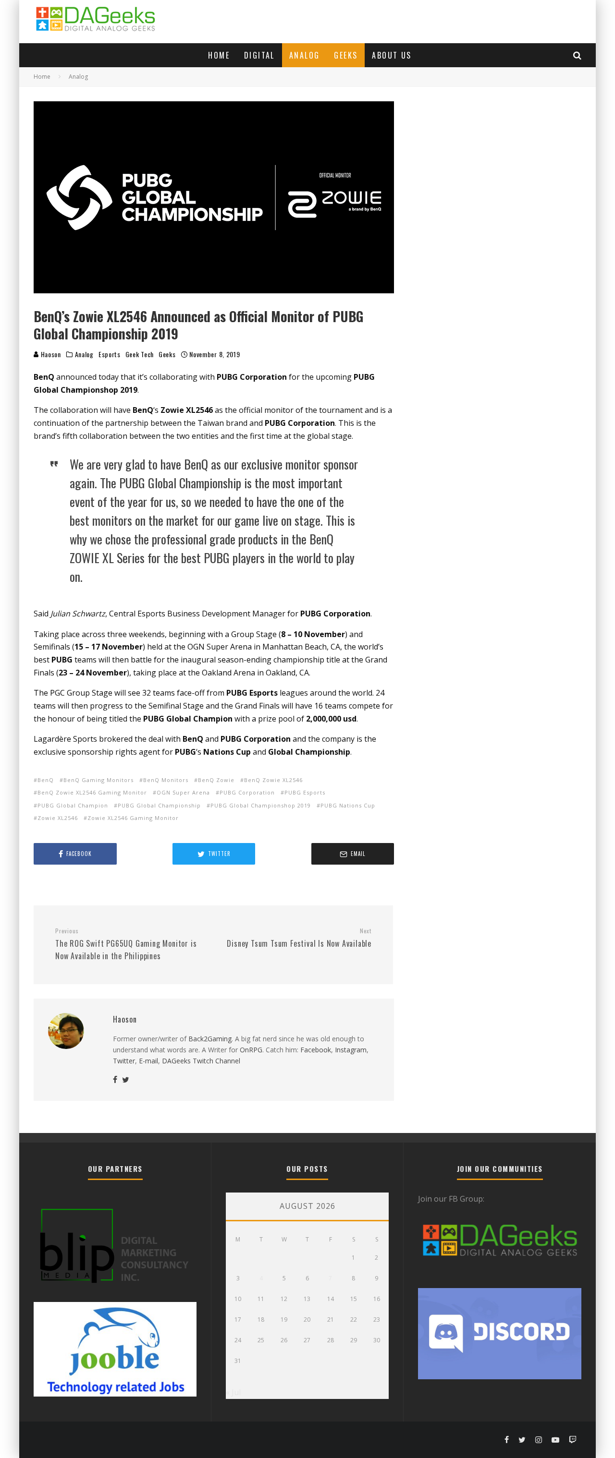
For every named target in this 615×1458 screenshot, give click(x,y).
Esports (109, 354)
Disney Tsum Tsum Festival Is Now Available (299, 938)
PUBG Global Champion (72, 805)
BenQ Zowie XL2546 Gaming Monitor (92, 792)
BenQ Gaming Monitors (98, 779)
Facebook (315, 1049)
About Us (391, 55)
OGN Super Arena (183, 792)
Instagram (351, 1049)
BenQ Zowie (216, 779)
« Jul (233, 1392)
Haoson (50, 354)
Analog (304, 55)
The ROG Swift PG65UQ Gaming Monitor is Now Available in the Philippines (126, 944)
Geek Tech (139, 354)
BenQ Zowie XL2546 (273, 779)
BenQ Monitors (165, 779)
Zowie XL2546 (57, 817)
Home (219, 55)
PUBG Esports (304, 792)
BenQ (45, 779)
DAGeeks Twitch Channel (201, 1060)
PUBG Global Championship (159, 805)
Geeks (345, 55)
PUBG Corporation (247, 792)
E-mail (148, 1060)
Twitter (124, 1060)
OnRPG (251, 1049)
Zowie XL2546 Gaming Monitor (133, 817)
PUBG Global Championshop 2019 (260, 805)
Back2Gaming (210, 1038)
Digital (259, 55)
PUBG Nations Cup (347, 805)
